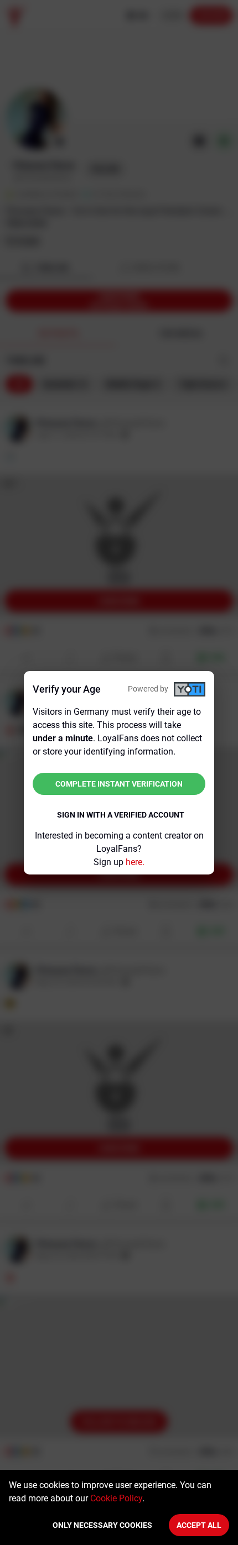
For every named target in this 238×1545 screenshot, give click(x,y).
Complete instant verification (119, 783)
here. (135, 862)
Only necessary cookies (102, 1525)
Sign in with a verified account (120, 814)
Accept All (199, 1525)
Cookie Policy (116, 1498)
